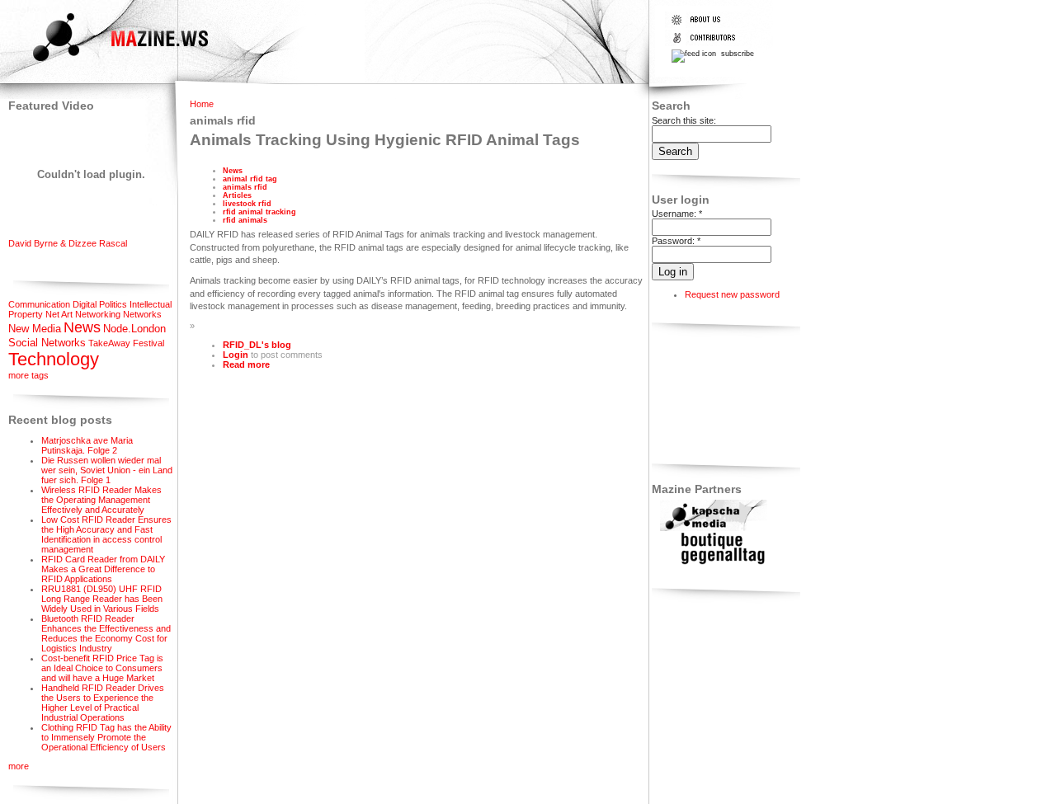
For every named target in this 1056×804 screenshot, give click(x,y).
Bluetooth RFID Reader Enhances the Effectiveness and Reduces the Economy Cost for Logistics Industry (106, 633)
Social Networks (47, 342)
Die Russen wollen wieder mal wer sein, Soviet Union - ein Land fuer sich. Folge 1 (106, 470)
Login (235, 355)
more (18, 766)
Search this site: (684, 120)
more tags (28, 375)
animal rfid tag (250, 179)
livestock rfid (247, 204)
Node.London (134, 328)
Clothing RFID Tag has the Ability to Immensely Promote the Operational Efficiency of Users (106, 737)
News (82, 327)
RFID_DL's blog (257, 345)
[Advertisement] (703, 396)
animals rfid (245, 187)
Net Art (59, 314)
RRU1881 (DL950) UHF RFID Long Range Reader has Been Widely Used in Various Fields (102, 599)
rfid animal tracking (259, 212)
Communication (39, 304)
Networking (97, 314)
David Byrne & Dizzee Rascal (67, 243)
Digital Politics (100, 304)
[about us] (707, 25)
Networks (142, 314)
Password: (676, 241)
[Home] (106, 63)
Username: (677, 214)
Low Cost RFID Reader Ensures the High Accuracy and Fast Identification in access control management (106, 534)
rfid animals (245, 220)
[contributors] (707, 43)
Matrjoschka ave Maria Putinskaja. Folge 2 (87, 445)
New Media (34, 328)
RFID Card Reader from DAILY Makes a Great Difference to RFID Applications (103, 569)
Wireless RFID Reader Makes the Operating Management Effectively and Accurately (101, 500)
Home (202, 104)
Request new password (732, 294)
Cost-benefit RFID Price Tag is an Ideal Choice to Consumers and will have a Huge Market (102, 668)
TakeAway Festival (126, 343)
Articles (237, 195)
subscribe (736, 53)
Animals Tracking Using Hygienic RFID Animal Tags (385, 139)
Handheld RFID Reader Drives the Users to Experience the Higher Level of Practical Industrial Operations (102, 702)
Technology (53, 359)
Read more (246, 364)
